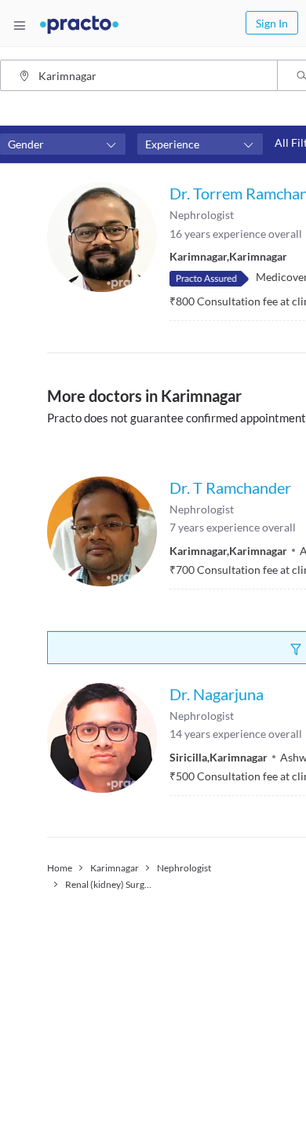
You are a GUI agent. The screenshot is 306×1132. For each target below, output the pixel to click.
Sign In (272, 23)
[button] (63, 144)
